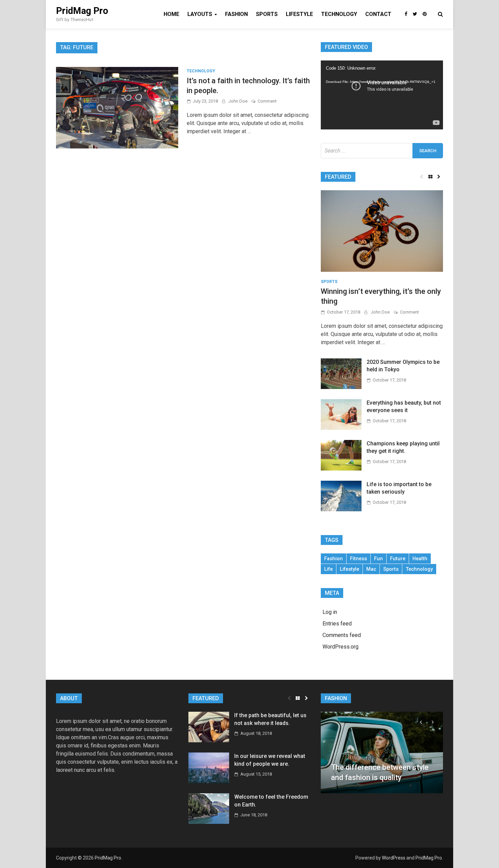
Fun (378, 558)
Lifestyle (299, 14)
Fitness (358, 558)
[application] (382, 94)
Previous (421, 722)
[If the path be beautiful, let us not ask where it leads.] (208, 727)
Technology (339, 14)
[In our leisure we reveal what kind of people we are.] (208, 767)
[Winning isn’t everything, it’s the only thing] (382, 230)
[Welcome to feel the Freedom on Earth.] (208, 808)
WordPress (393, 858)
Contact (378, 14)
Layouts (199, 14)
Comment (267, 101)
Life (328, 569)
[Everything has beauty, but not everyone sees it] (341, 414)
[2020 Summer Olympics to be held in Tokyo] (341, 373)
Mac (371, 569)
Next (433, 722)
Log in (329, 612)
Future (397, 558)
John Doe (237, 101)
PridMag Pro (82, 10)
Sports (267, 14)
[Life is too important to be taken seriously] (341, 495)
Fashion (236, 14)
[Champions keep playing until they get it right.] (341, 454)
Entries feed (337, 623)
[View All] (430, 177)
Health (419, 558)
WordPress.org (340, 646)
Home (171, 14)
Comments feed (341, 635)
